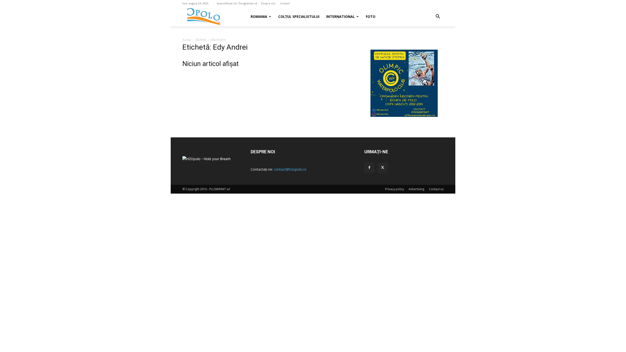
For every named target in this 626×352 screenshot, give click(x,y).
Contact (285, 3)
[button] (438, 17)
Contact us (436, 189)
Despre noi (268, 3)
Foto (370, 16)
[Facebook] (369, 168)
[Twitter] (382, 168)
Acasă (186, 40)
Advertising (416, 189)
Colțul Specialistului (298, 16)
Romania (259, 16)
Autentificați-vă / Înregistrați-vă (237, 3)
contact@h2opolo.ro (290, 169)
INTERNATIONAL (340, 16)
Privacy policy (394, 189)
